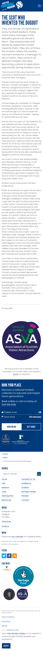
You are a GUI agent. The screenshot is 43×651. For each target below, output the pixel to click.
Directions (6, 521)
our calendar (17, 536)
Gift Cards (31, 426)
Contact (25, 500)
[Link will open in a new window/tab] (4, 555)
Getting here (7, 495)
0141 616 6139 (9, 404)
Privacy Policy (6, 621)
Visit (3, 483)
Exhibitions (26, 483)
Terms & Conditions (8, 617)
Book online (8, 401)
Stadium (25, 487)
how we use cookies (16, 633)
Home (4, 479)
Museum (5, 487)
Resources (6, 500)
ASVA (15, 374)
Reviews (25, 495)
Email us (5, 526)
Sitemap (4, 626)
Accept (6, 645)
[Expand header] (39, 6)
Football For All (28, 479)
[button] (39, 474)
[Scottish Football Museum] (12, 5)
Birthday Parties (29, 491)
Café (4, 491)
